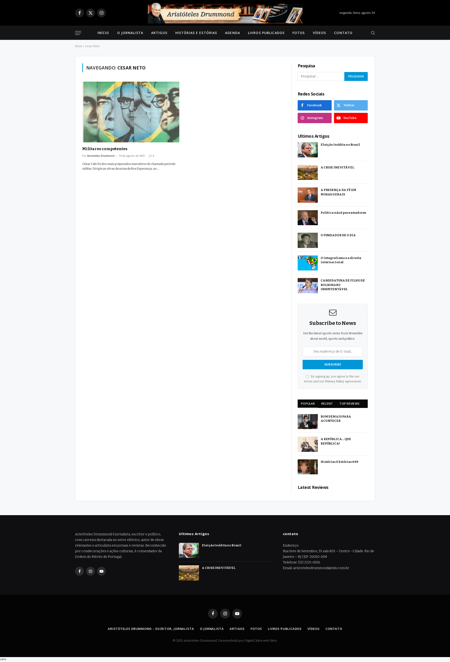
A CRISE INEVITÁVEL (337, 167)
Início (103, 32)
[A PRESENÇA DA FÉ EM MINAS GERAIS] (308, 195)
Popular (308, 403)
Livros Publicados (266, 32)
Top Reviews (349, 403)
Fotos (298, 32)
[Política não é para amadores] (308, 217)
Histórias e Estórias (196, 32)
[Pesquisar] (372, 33)
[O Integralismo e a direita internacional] (308, 263)
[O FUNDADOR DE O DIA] (308, 240)
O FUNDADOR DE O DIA (338, 235)
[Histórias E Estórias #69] (308, 467)
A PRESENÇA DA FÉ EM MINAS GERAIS (338, 192)
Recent (327, 403)
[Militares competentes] (130, 112)
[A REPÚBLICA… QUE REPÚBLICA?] (308, 444)
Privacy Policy (334, 381)
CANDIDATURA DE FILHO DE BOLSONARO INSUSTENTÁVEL (343, 285)
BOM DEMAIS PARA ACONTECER (336, 419)
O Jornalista (130, 32)
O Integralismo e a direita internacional (341, 260)
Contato (343, 32)
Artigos (159, 32)
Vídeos (319, 32)
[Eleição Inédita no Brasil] (308, 149)
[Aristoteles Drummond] (225, 13)
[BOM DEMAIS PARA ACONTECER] (308, 421)
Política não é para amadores (343, 212)
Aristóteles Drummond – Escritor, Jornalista (151, 629)
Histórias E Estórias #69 (339, 462)
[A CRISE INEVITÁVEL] (308, 172)
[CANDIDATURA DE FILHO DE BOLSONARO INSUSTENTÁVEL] (308, 285)
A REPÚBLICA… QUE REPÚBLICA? (336, 441)
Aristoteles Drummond (100, 155)
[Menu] (78, 33)
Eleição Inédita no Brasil (340, 144)
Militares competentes (104, 148)
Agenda (232, 32)
